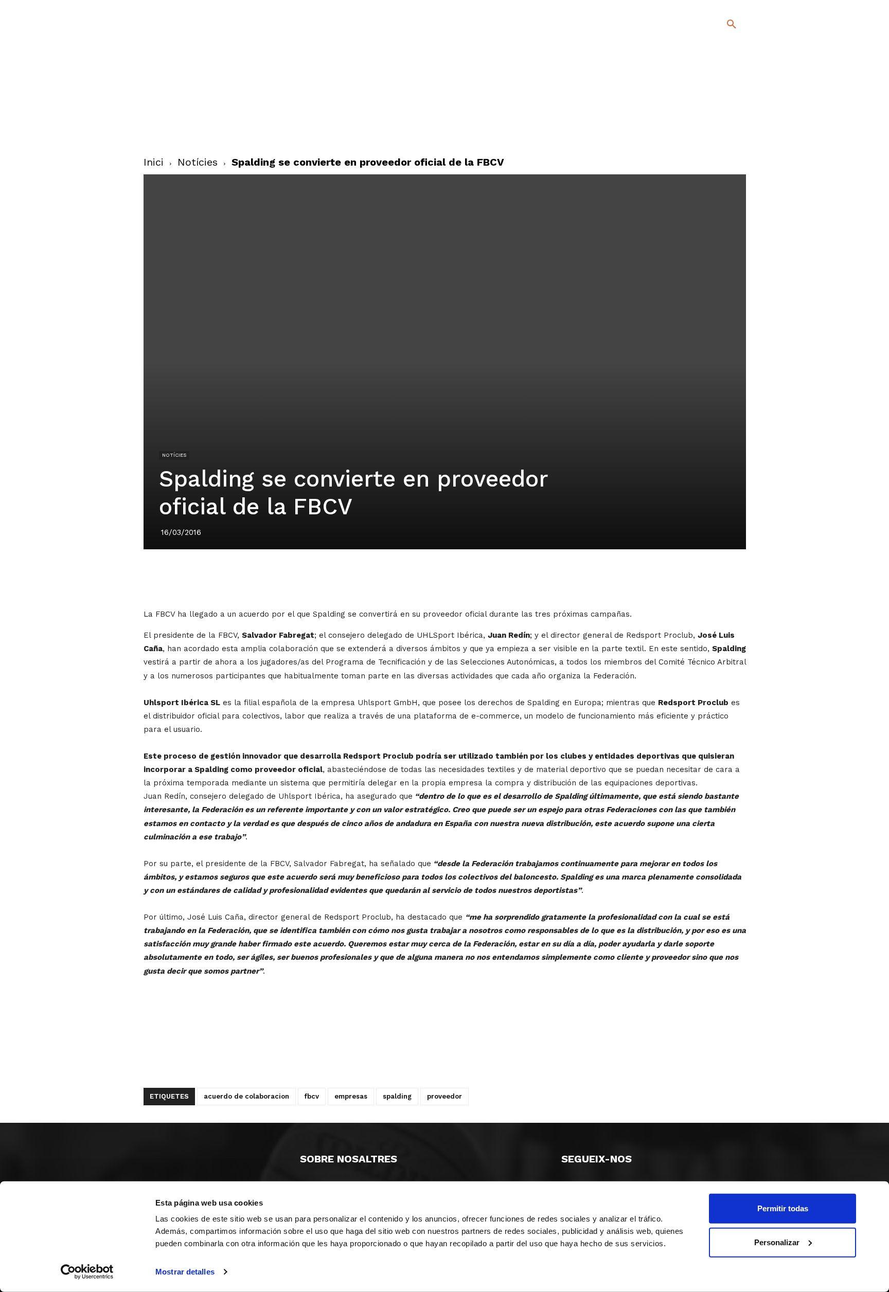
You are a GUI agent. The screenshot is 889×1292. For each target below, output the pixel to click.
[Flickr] (690, 127)
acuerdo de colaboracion (246, 1096)
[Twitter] (704, 111)
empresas (350, 1096)
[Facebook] (690, 112)
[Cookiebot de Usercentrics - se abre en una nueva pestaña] (87, 1272)
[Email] (503, 578)
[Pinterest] (432, 578)
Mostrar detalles (185, 1271)
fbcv (312, 1096)
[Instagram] (736, 112)
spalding (397, 1096)
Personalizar (776, 1241)
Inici (154, 162)
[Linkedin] (456, 578)
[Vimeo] (706, 127)
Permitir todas (782, 1208)
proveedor (444, 1096)
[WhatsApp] (480, 578)
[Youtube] (723, 127)
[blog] (719, 78)
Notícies (197, 162)
